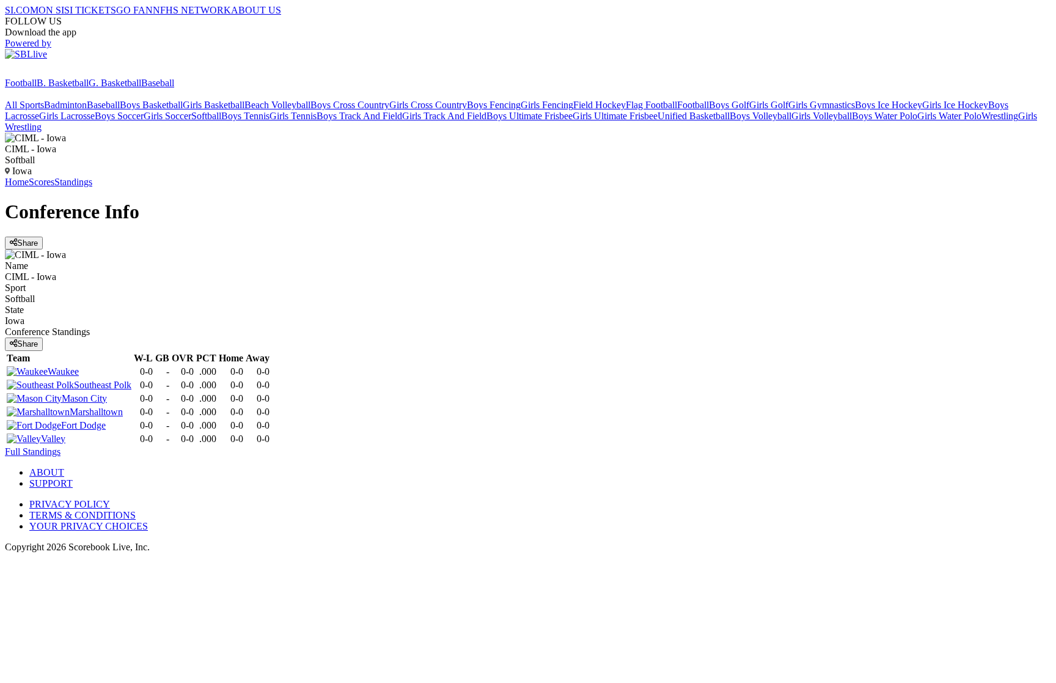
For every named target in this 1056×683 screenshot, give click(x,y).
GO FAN (134, 10)
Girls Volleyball (821, 116)
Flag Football (651, 105)
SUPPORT (51, 483)
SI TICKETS (90, 10)
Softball (206, 116)
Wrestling (999, 116)
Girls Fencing (547, 105)
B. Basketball (63, 83)
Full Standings (33, 451)
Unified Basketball (694, 116)
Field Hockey (599, 105)
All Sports (24, 105)
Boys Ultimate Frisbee (529, 116)
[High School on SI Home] (52, 72)
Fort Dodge (83, 425)
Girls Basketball (213, 105)
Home (17, 182)
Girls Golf (768, 105)
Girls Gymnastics (821, 105)
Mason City (84, 398)
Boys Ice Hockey (888, 105)
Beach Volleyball (277, 105)
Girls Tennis (293, 116)
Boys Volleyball (760, 116)
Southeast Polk (102, 385)
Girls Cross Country (428, 105)
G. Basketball (115, 83)
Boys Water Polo (884, 116)
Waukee (63, 371)
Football (21, 83)
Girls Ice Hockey (955, 105)
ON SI (51, 10)
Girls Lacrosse (67, 116)
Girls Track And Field (444, 116)
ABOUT (46, 472)
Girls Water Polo (949, 116)
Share (27, 243)
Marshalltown (96, 412)
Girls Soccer (167, 116)
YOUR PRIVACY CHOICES (88, 526)
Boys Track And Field (359, 116)
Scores (41, 182)
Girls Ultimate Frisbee (615, 116)
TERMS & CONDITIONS (82, 515)
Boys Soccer (119, 116)
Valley (53, 439)
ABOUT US (256, 10)
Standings (73, 182)
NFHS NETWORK (192, 10)
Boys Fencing (494, 105)
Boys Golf (729, 105)
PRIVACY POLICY (69, 504)
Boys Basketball (151, 105)
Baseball (157, 83)
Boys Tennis (245, 116)
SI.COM (21, 10)
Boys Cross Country (349, 105)
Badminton (65, 105)
